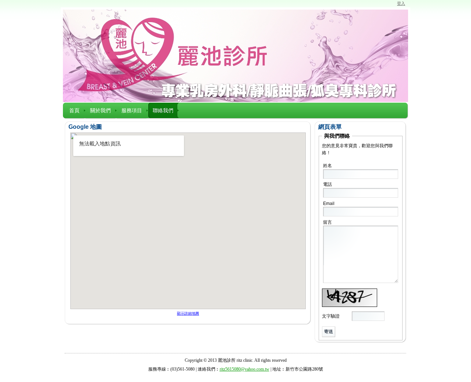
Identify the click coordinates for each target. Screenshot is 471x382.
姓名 (327, 165)
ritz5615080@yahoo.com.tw (244, 369)
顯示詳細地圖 (188, 313)
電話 (327, 184)
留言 (327, 222)
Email (328, 203)
